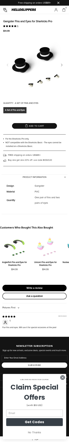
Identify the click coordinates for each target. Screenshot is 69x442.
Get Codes (34, 422)
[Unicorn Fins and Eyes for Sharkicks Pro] (45, 247)
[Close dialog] (62, 377)
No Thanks (34, 432)
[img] (8, 317)
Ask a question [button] (34, 296)
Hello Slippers (23, 9)
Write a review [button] (34, 288)
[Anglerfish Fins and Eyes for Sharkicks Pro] (14, 247)
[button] (10, 26)
